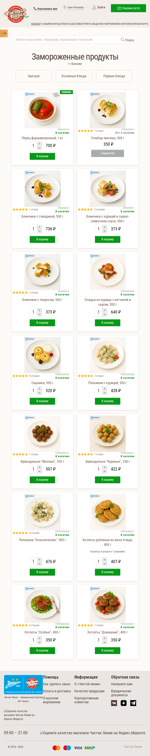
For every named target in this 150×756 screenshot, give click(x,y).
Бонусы (55, 23)
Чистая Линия (133, 747)
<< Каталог (75, 64)
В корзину (42, 156)
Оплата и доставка (71, 23)
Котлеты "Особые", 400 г (42, 632)
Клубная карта (139, 23)
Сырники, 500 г (42, 383)
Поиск (129, 40)
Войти (101, 7)
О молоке (125, 23)
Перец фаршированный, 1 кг (42, 138)
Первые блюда (114, 76)
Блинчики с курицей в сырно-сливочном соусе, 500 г (107, 218)
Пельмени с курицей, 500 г (107, 383)
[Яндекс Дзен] (124, 703)
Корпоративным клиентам (86, 700)
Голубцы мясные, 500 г (107, 138)
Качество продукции (89, 691)
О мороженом (110, 23)
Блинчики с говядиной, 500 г (42, 216)
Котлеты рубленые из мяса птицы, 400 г (108, 545)
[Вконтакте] (114, 703)
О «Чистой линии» (87, 684)
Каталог (36, 23)
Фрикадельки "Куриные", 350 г (107, 461)
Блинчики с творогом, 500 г (42, 300)
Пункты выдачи (92, 23)
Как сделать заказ (56, 684)
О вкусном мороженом (51, 700)
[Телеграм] (133, 703)
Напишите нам (121, 684)
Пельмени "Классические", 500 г (42, 540)
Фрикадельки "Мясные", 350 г (42, 461)
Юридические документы (121, 693)
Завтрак (34, 76)
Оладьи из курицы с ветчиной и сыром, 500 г (108, 302)
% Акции (45, 23)
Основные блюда (74, 76)
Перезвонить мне (47, 8)
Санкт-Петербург (75, 7)
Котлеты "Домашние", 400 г (108, 632)
